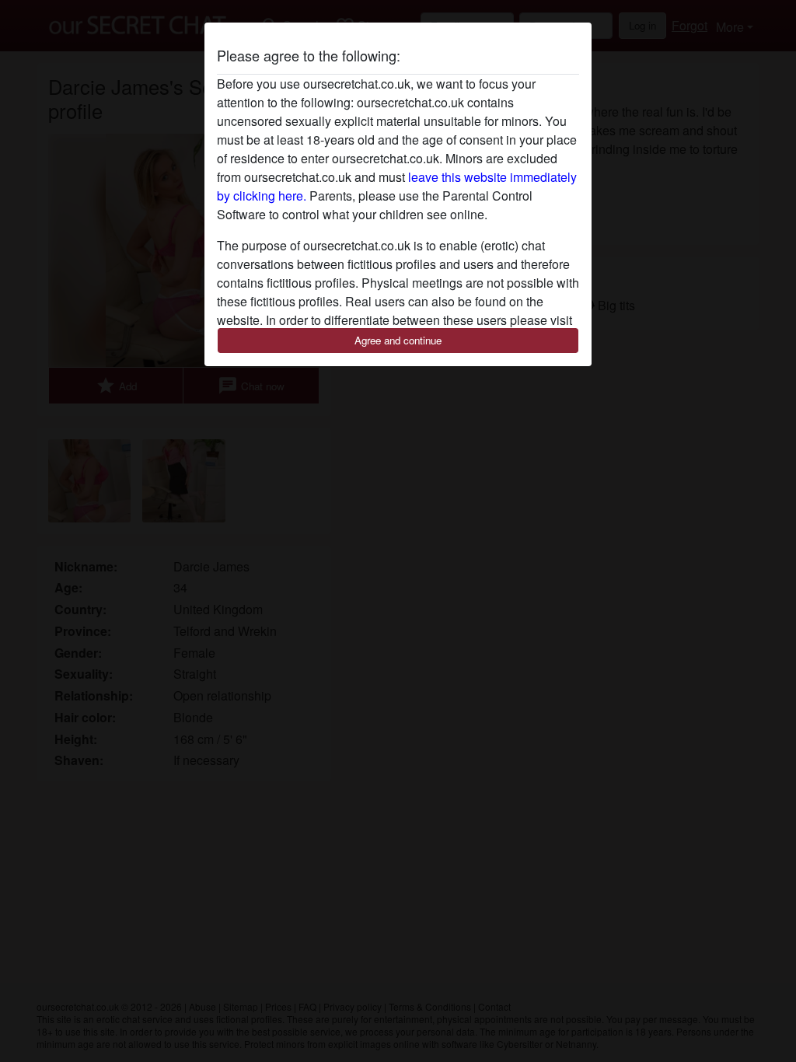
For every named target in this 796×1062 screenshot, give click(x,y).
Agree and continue (398, 340)
